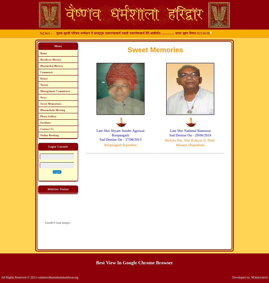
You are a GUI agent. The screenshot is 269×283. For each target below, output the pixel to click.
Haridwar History (50, 59)
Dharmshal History (51, 66)
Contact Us (47, 129)
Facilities (45, 122)
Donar (44, 78)
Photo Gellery (48, 116)
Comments (46, 72)
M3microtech (259, 277)
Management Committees (55, 91)
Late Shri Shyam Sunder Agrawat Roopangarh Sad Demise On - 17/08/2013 (120, 135)
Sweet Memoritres (51, 103)
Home (43, 53)
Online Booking (49, 135)
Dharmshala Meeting (52, 110)
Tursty (44, 85)
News (43, 97)
